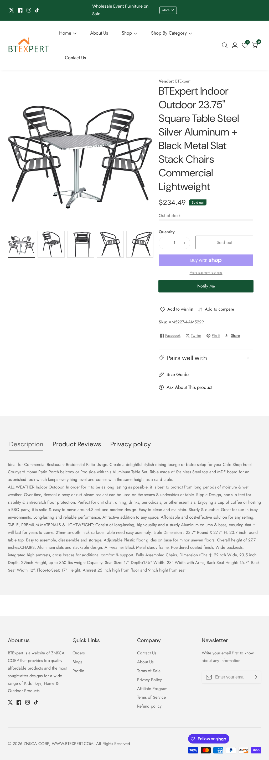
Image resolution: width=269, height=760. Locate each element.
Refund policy (149, 706)
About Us (99, 33)
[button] (206, 358)
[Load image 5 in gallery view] (139, 244)
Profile (78, 671)
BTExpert (182, 81)
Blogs (77, 662)
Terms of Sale (149, 671)
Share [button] (235, 335)
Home (65, 33)
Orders (79, 653)
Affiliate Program (152, 689)
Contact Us (75, 57)
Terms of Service (151, 697)
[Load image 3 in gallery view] (80, 244)
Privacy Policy (149, 680)
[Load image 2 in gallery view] (51, 244)
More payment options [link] (206, 272)
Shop (127, 33)
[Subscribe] (255, 677)
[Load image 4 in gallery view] (110, 244)
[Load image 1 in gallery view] (21, 244)
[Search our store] (226, 45)
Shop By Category (169, 33)
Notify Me (206, 286)
